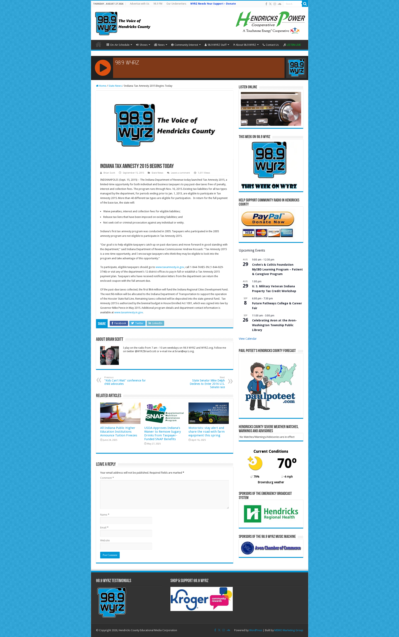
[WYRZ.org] (122, 23)
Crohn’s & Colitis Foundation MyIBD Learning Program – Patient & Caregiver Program (277, 269)
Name (104, 514)
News (161, 44)
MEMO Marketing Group (288, 630)
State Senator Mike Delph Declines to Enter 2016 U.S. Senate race (207, 382)
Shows (144, 44)
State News (115, 85)
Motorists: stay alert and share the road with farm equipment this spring (206, 431)
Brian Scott (109, 173)
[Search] (305, 4)
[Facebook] (266, 3)
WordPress (255, 630)
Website (105, 540)
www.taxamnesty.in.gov (170, 267)
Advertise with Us (139, 3)
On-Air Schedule (119, 44)
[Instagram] (274, 3)
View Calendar (248, 338)
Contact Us (272, 44)
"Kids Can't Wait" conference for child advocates (125, 380)
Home (98, 44)
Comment (107, 477)
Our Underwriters (176, 3)
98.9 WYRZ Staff (217, 44)
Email (104, 527)
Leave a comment (180, 173)
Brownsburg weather (271, 482)
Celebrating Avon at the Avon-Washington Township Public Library (274, 325)
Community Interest (186, 44)
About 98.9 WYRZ (246, 44)
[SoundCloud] (279, 3)
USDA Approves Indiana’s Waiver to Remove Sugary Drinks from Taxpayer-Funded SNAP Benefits (162, 433)
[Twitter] (270, 3)
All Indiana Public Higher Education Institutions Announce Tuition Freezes (118, 431)
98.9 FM (157, 3)
